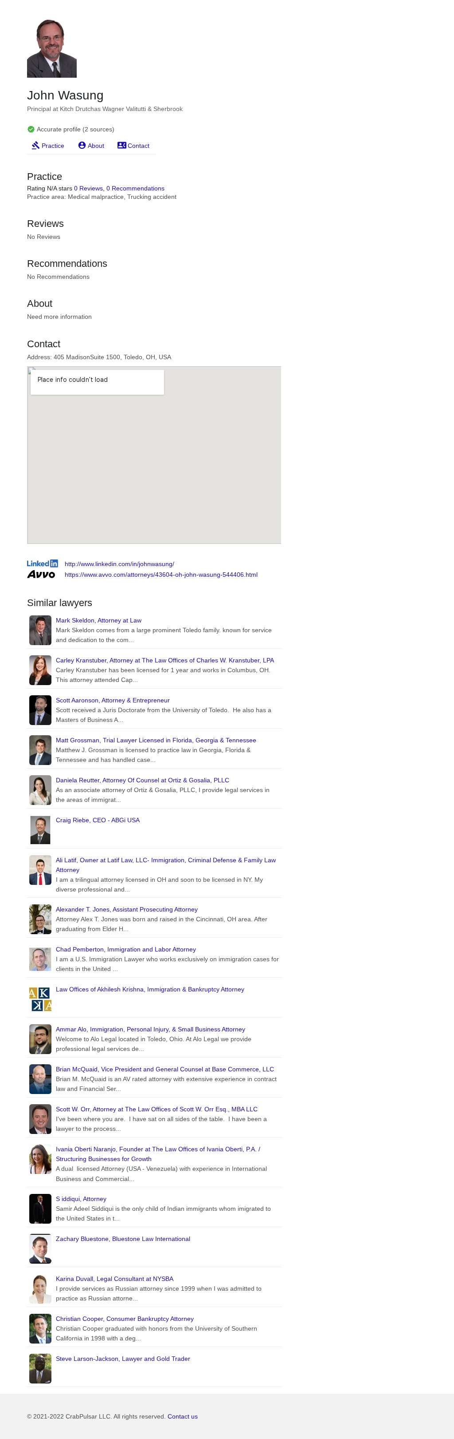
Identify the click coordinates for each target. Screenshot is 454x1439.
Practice (53, 145)
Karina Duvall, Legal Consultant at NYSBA (114, 1278)
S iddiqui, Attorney (81, 1198)
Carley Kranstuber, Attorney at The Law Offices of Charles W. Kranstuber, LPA (165, 660)
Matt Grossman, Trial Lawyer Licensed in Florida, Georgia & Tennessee (156, 740)
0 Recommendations (135, 188)
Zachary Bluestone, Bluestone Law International (123, 1238)
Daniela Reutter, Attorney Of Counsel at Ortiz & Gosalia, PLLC (142, 780)
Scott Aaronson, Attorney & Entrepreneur (113, 700)
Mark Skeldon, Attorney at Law (98, 620)
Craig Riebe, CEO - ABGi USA (98, 820)
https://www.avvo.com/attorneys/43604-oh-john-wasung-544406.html (161, 574)
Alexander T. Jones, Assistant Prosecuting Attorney (127, 909)
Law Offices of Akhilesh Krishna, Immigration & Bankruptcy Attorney (150, 989)
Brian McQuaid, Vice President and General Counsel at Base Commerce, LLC (165, 1069)
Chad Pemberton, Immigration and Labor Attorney (126, 949)
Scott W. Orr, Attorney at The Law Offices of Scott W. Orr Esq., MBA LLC (157, 1109)
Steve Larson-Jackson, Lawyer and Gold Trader (123, 1358)
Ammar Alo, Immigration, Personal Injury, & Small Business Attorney (150, 1029)
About (96, 145)
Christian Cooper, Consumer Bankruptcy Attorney (125, 1318)
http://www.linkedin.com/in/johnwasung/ (119, 563)
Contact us (183, 1416)
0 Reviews (88, 188)
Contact (138, 145)
